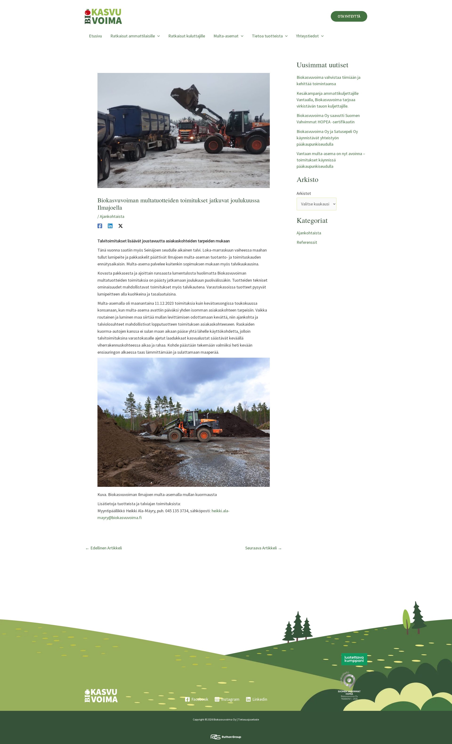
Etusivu (95, 36)
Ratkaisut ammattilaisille (132, 36)
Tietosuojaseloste (248, 719)
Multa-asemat (226, 36)
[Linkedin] (110, 225)
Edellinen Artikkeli (103, 548)
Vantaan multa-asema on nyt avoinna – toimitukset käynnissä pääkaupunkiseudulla (331, 160)
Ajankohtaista (112, 216)
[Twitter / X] (120, 225)
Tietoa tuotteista (267, 36)
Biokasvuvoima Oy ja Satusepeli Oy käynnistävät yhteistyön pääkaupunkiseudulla (327, 138)
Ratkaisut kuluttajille (186, 36)
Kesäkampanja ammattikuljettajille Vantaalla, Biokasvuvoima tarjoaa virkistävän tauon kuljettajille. (328, 100)
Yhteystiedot (307, 36)
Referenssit (307, 242)
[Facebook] (99, 225)
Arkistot (304, 193)
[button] (349, 16)
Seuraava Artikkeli (263, 548)
